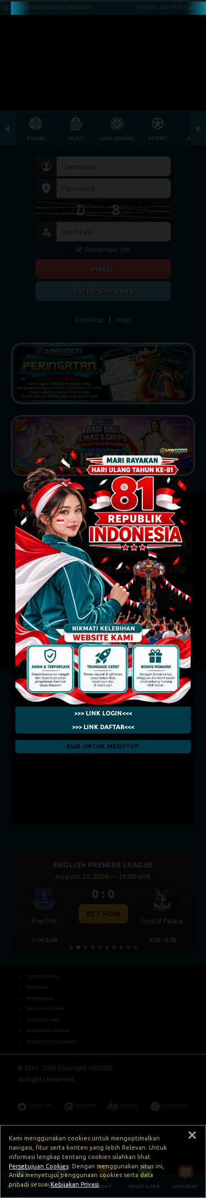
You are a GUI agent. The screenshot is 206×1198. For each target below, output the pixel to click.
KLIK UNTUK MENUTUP (103, 746)
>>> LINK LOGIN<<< (103, 713)
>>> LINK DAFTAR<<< (103, 727)
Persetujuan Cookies (39, 1166)
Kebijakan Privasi (75, 1184)
